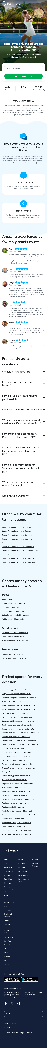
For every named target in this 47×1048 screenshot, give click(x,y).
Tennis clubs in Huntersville (13, 826)
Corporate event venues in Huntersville (18, 729)
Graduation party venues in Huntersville (18, 768)
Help (5, 906)
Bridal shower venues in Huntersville (17, 717)
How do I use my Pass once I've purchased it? (19, 397)
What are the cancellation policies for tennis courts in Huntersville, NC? (21, 451)
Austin (6, 953)
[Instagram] (18, 1003)
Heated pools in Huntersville (14, 611)
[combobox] (23, 69)
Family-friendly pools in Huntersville (17, 764)
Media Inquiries (9, 871)
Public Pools (8, 924)
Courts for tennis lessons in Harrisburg (18, 543)
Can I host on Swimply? (15, 496)
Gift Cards (7, 875)
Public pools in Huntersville (13, 619)
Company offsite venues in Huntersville (18, 721)
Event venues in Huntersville (13, 760)
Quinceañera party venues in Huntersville (19, 815)
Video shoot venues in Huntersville (16, 834)
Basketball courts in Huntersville (15, 640)
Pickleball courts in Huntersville (15, 632)
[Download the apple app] (12, 979)
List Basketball (23, 875)
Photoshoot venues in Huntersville (16, 791)
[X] (12, 1003)
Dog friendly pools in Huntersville (16, 756)
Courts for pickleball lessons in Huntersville (20, 744)
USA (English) (10, 1014)
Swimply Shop (9, 867)
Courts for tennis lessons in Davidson (17, 539)
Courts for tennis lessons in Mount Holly (18, 562)
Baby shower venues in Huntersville (16, 693)
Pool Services (8, 896)
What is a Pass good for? (16, 371)
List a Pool (21, 863)
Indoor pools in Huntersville (13, 603)
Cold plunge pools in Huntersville (15, 615)
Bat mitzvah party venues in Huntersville (18, 709)
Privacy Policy (8, 1027)
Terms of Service (10, 1023)
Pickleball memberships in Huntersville (18, 799)
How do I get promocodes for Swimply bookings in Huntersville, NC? (21, 468)
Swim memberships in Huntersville (16, 822)
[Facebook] (6, 1003)
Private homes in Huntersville (14, 658)
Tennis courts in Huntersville (13, 636)
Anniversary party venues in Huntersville (18, 690)
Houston (7, 957)
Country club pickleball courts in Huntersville (20, 733)
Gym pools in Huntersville (12, 772)
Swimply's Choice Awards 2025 (9, 889)
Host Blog (7, 883)
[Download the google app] (29, 979)
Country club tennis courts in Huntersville (19, 740)
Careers (6, 863)
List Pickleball (23, 871)
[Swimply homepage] (23, 3)
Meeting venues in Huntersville (14, 779)
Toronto (6, 964)
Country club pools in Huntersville (16, 736)
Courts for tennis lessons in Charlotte (17, 527)
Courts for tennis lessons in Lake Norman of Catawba (20, 552)
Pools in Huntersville (10, 599)
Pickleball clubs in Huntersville (14, 795)
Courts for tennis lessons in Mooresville (18, 558)
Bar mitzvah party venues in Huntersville (18, 705)
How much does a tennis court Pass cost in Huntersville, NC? (19, 435)
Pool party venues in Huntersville (15, 803)
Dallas (6, 960)
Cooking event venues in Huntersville (17, 725)
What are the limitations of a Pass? (22, 409)
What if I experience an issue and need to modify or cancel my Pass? (21, 421)
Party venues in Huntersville (13, 787)
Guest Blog (8, 879)
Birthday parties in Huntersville (15, 713)
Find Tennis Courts (25, 76)
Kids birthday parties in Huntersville (16, 776)
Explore (6, 920)
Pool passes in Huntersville (13, 807)
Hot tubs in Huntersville (11, 607)
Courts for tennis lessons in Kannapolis (18, 546)
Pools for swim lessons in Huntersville (17, 811)
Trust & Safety (9, 910)
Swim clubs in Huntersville (13, 819)
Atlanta (6, 949)
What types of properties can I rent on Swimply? (19, 483)
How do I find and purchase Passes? (17, 383)
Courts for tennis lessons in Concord (16, 531)
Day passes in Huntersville (13, 748)
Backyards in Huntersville (12, 654)
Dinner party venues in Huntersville (16, 752)
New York (7, 941)
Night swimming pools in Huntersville (17, 783)
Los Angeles (8, 937)
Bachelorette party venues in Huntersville (19, 697)
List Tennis (21, 867)
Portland (7, 945)
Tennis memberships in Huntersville (16, 830)
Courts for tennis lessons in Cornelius (17, 535)
